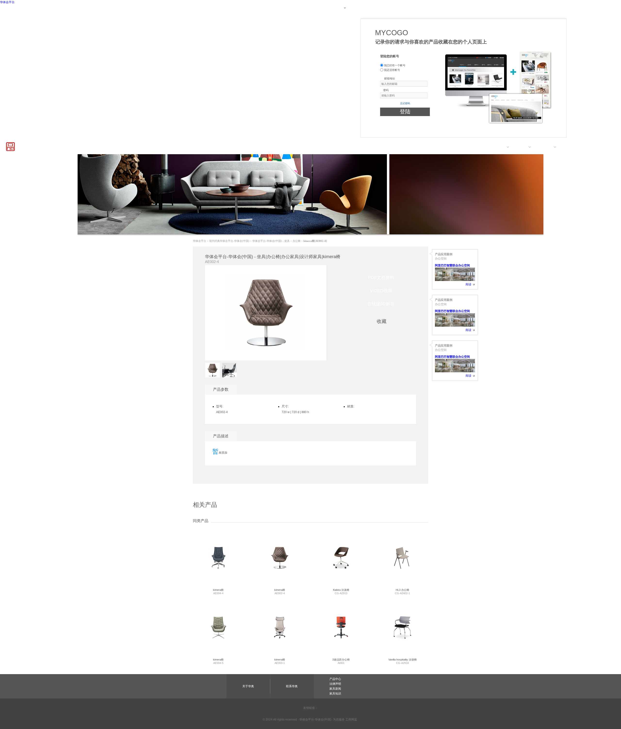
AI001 (341, 661)
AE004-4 (218, 591)
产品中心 (498, 147)
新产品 (569, 147)
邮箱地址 (389, 78)
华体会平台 (7, 2)
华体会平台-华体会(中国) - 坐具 (271, 240)
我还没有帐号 (391, 69)
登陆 (405, 112)
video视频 (381, 290)
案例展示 (589, 147)
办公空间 (441, 258)
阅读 (468, 284)
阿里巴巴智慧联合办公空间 (452, 265)
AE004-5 (218, 661)
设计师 (522, 147)
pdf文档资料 (381, 277)
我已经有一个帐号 (394, 65)
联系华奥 (611, 8)
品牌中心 (545, 147)
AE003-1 (279, 661)
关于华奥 (592, 8)
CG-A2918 (402, 661)
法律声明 (335, 684)
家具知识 (335, 693)
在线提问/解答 (381, 303)
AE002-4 (279, 591)
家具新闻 (335, 688)
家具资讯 (610, 147)
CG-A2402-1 (402, 591)
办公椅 (297, 240)
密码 (386, 90)
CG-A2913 (341, 591)
